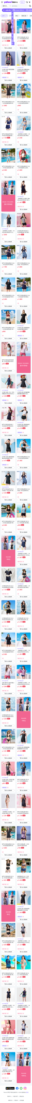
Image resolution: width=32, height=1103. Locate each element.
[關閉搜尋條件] (10, 6)
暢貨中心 (12, 17)
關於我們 (15, 1096)
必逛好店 (12, 30)
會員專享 (12, 37)
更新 (27, 1092)
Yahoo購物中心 (11, 2)
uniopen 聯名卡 (19, 10)
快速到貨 (12, 20)
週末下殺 (12, 34)
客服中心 (9, 1096)
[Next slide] (14, 26)
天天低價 (12, 24)
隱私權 (16, 1100)
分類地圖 (22, 1100)
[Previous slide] (2, 26)
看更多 (12, 43)
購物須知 (22, 1096)
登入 (22, 2)
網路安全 (10, 1100)
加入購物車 (9, 48)
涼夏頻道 (12, 27)
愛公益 (12, 40)
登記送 (12, 14)
